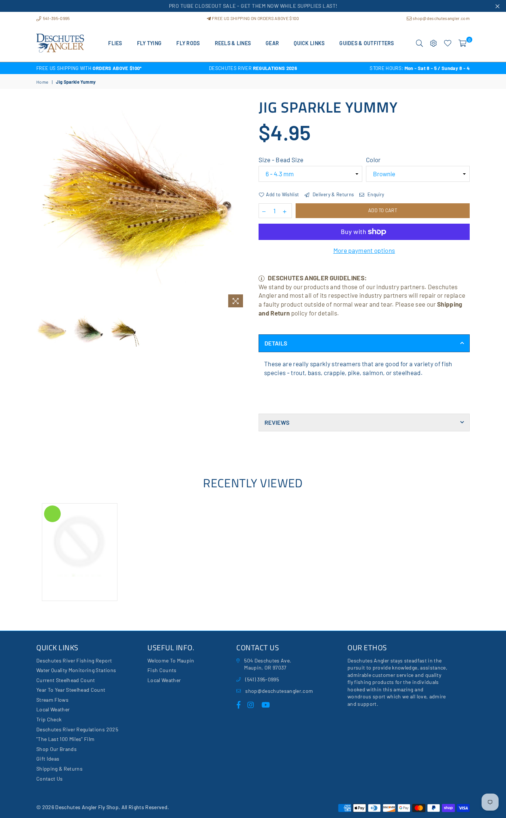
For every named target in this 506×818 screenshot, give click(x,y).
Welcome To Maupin (170, 660)
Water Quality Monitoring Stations (76, 670)
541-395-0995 (56, 18)
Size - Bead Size (281, 159)
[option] (108, 68)
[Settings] (433, 43)
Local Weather (53, 709)
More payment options (364, 250)
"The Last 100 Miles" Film (65, 739)
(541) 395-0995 (262, 679)
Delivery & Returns (333, 194)
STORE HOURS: (420, 68)
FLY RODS (188, 43)
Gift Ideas (47, 758)
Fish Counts (162, 670)
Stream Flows (52, 700)
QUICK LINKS (309, 43)
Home (42, 81)
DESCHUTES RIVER (253, 68)
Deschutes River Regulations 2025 (77, 729)
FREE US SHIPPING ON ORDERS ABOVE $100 (255, 18)
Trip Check (48, 719)
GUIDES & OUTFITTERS (366, 43)
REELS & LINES (233, 43)
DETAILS (275, 343)
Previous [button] (42, 205)
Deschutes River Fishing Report (74, 660)
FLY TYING (149, 43)
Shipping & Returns (59, 768)
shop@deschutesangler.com (441, 18)
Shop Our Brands (56, 749)
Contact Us (49, 778)
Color (373, 159)
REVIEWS (276, 422)
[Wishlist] (447, 43)
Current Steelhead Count (65, 680)
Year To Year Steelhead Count (71, 690)
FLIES (115, 43)
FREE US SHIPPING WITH (89, 68)
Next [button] (240, 205)
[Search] (419, 43)
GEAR (272, 43)
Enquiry (375, 194)
